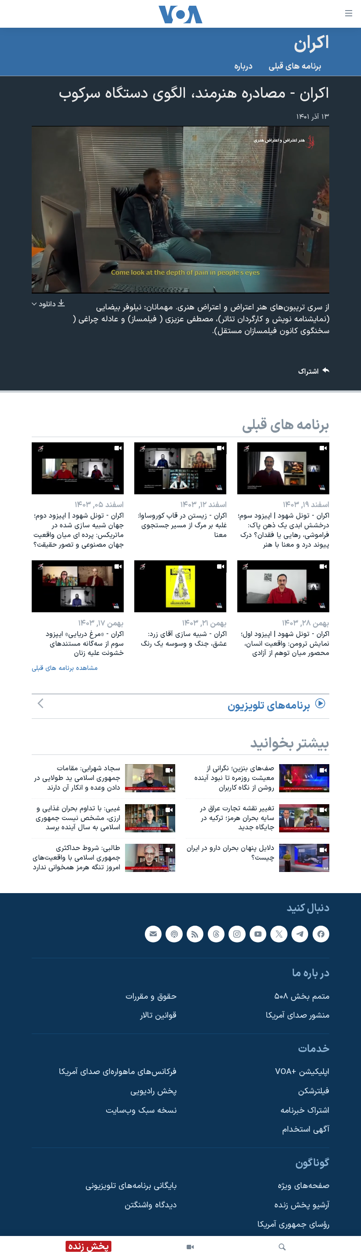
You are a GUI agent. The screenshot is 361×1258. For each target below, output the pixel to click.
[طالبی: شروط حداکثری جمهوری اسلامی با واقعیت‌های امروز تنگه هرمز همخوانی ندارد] (150, 858)
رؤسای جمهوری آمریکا (293, 1224)
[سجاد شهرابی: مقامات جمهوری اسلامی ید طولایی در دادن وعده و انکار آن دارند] (150, 778)
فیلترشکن (313, 1091)
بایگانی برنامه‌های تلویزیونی (131, 1186)
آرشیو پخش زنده (301, 1205)
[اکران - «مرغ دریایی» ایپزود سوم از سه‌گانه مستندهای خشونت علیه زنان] (78, 586)
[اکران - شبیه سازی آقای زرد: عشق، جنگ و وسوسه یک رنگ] (180, 586)
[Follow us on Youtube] (258, 933)
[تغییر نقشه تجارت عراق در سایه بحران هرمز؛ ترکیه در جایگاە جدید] (304, 818)
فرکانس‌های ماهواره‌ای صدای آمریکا (118, 1072)
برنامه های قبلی (295, 67)
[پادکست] (174, 933)
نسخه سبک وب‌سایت (141, 1110)
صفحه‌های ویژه (303, 1186)
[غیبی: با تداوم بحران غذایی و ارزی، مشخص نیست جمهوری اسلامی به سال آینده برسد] (150, 818)
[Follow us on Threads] (216, 933)
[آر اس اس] (195, 933)
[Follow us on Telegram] (299, 933)
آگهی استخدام (305, 1130)
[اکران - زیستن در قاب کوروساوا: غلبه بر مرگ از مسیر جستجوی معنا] (180, 468)
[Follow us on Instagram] (236, 933)
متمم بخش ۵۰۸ (301, 996)
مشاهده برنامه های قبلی (65, 668)
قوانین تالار (158, 1016)
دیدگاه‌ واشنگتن (151, 1205)
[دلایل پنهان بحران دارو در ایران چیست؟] (304, 858)
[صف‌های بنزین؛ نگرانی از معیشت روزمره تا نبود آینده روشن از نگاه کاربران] (304, 778)
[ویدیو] (190, 1247)
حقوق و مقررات (151, 996)
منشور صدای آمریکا (297, 1016)
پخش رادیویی (153, 1091)
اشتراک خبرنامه (304, 1110)
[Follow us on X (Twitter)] (278, 933)
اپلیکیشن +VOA (302, 1072)
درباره (243, 67)
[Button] (314, 374)
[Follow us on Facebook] (321, 933)
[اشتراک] (153, 933)
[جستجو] (282, 1247)
